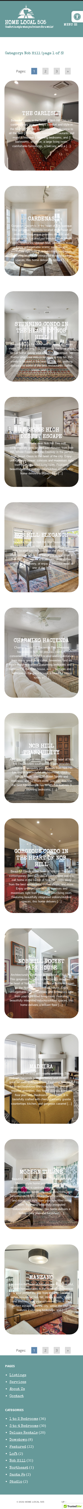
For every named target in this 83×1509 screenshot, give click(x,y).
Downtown (18, 1440)
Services (18, 1382)
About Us (17, 1389)
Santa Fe (17, 1475)
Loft (13, 1454)
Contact (17, 1396)
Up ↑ (64, 1502)
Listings (18, 1375)
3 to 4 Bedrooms (24, 1426)
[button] (77, 16)
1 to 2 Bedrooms (24, 1419)
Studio (16, 1482)
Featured (18, 1447)
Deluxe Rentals (24, 1433)
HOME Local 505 (25, 22)
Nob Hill (18, 1461)
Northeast (19, 1468)
